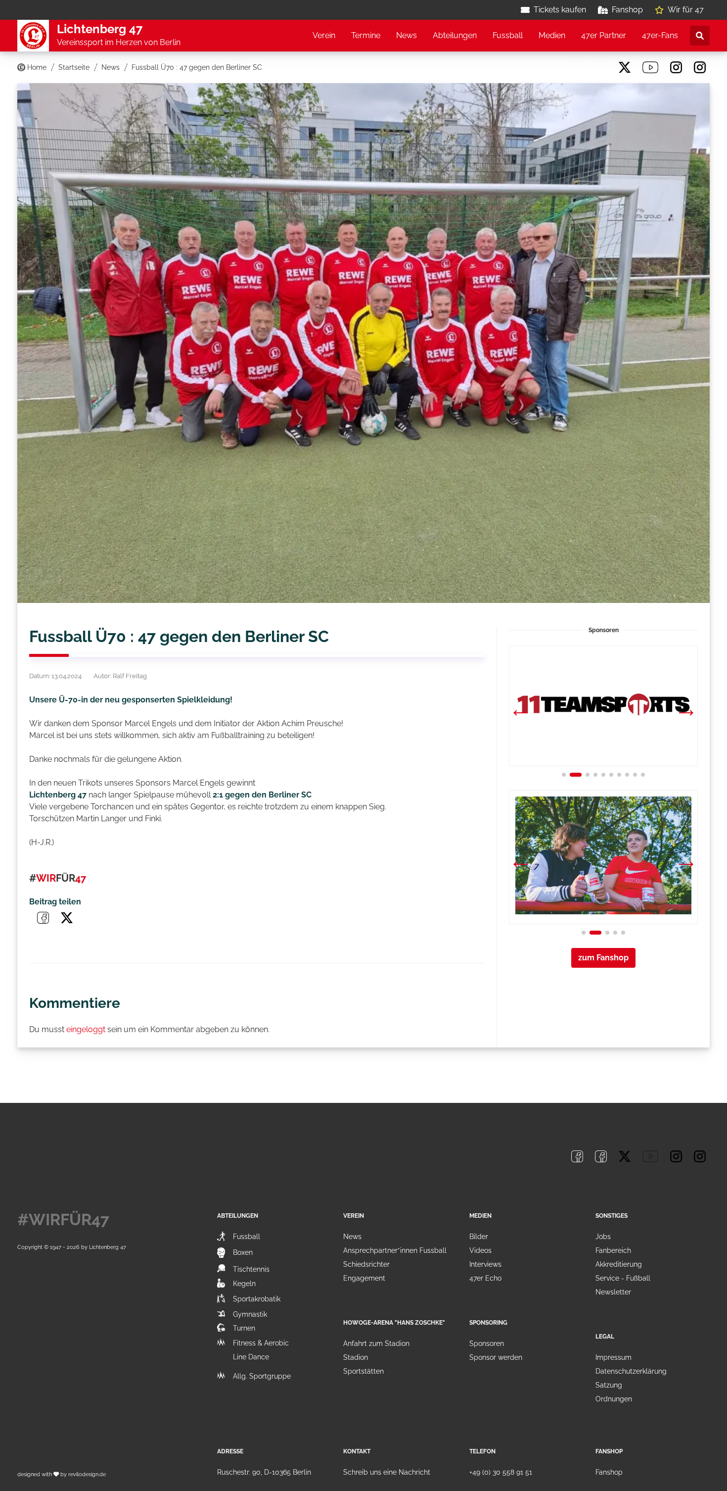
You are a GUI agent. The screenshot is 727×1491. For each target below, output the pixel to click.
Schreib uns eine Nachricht (386, 1472)
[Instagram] (676, 67)
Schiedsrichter (366, 1264)
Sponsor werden (495, 1357)
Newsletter (613, 1292)
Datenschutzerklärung (631, 1371)
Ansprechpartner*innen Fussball (395, 1250)
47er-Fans (660, 35)
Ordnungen (613, 1399)
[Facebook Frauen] (601, 67)
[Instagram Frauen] (700, 67)
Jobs (603, 1237)
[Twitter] (625, 67)
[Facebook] (577, 67)
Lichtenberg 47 (107, 1246)
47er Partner (603, 35)
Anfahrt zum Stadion (376, 1343)
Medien (552, 35)
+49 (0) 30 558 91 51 (500, 1472)
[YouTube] (650, 67)
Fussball (508, 35)
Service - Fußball (622, 1278)
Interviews (485, 1264)
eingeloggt (85, 1029)
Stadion (355, 1357)
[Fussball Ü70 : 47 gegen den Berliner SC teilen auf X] (67, 918)
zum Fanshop (603, 957)
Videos (480, 1250)
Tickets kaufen (560, 9)
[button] (686, 714)
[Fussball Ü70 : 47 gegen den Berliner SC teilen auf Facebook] (43, 918)
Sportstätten (363, 1371)
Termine (365, 35)
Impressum (613, 1357)
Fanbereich (613, 1250)
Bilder (478, 1237)
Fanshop (627, 9)
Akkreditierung (618, 1264)
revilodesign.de (87, 1474)
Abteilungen (455, 35)
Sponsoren (486, 1343)
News (406, 35)
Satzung (608, 1385)
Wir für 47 (686, 9)
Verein (324, 35)
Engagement (364, 1278)
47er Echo (485, 1278)
